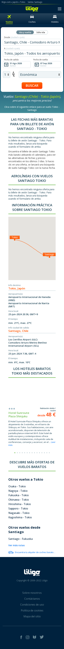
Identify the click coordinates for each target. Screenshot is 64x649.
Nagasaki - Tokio (19, 513)
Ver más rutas (16, 545)
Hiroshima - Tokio (19, 504)
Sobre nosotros (32, 593)
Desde (14, 37)
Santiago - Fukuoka (20, 539)
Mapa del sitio (32, 616)
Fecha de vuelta (40, 59)
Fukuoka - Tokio (18, 495)
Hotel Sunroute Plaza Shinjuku (18, 414)
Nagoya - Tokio (18, 491)
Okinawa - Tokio (18, 499)
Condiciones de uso (32, 604)
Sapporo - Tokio (18, 508)
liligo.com (6, 2)
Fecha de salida (11, 59)
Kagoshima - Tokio (20, 517)
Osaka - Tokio (17, 486)
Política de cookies (32, 610)
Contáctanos (32, 598)
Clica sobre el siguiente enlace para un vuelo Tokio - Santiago (32, 108)
